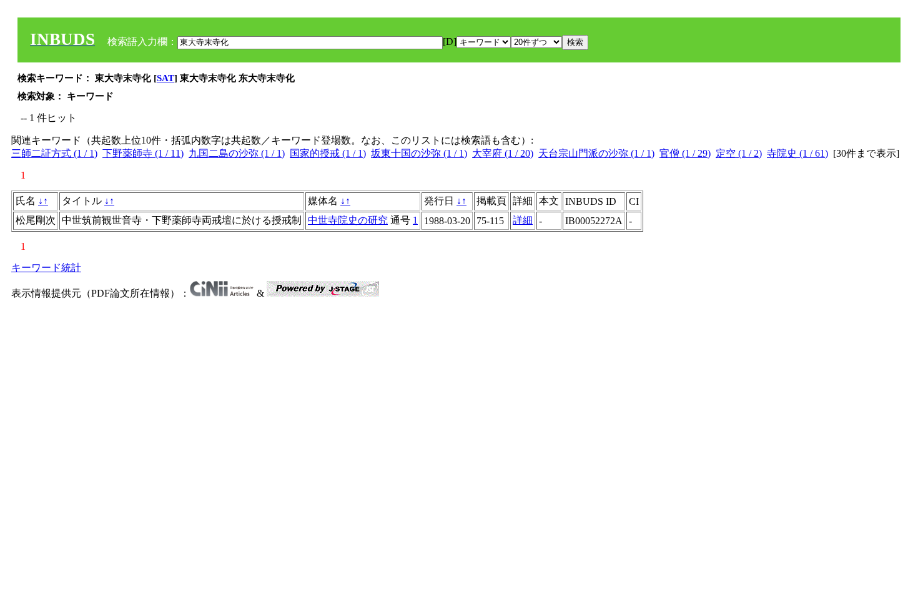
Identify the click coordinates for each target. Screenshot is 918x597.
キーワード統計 (46, 267)
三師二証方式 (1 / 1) (54, 153)
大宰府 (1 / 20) (502, 153)
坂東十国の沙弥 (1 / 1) (419, 153)
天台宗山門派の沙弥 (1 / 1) (596, 153)
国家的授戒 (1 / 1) (328, 153)
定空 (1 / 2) (739, 153)
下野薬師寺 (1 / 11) (143, 153)
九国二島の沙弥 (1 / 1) (237, 153)
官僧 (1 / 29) (685, 153)
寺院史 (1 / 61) (797, 153)
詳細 (523, 220)
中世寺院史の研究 (348, 220)
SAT (165, 78)
